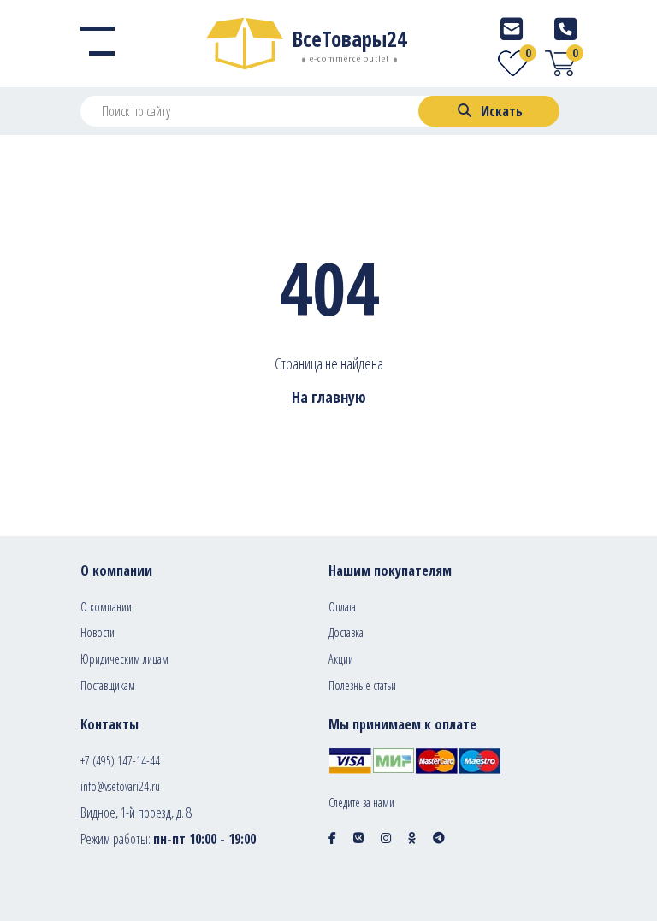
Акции (340, 659)
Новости (97, 632)
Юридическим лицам (124, 659)
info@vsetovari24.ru (120, 786)
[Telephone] (565, 28)
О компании (106, 607)
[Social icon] (332, 837)
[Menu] (97, 44)
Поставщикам (107, 685)
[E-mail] (511, 28)
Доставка (346, 632)
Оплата (342, 607)
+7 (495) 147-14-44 (120, 761)
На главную (329, 397)
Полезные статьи (362, 685)
